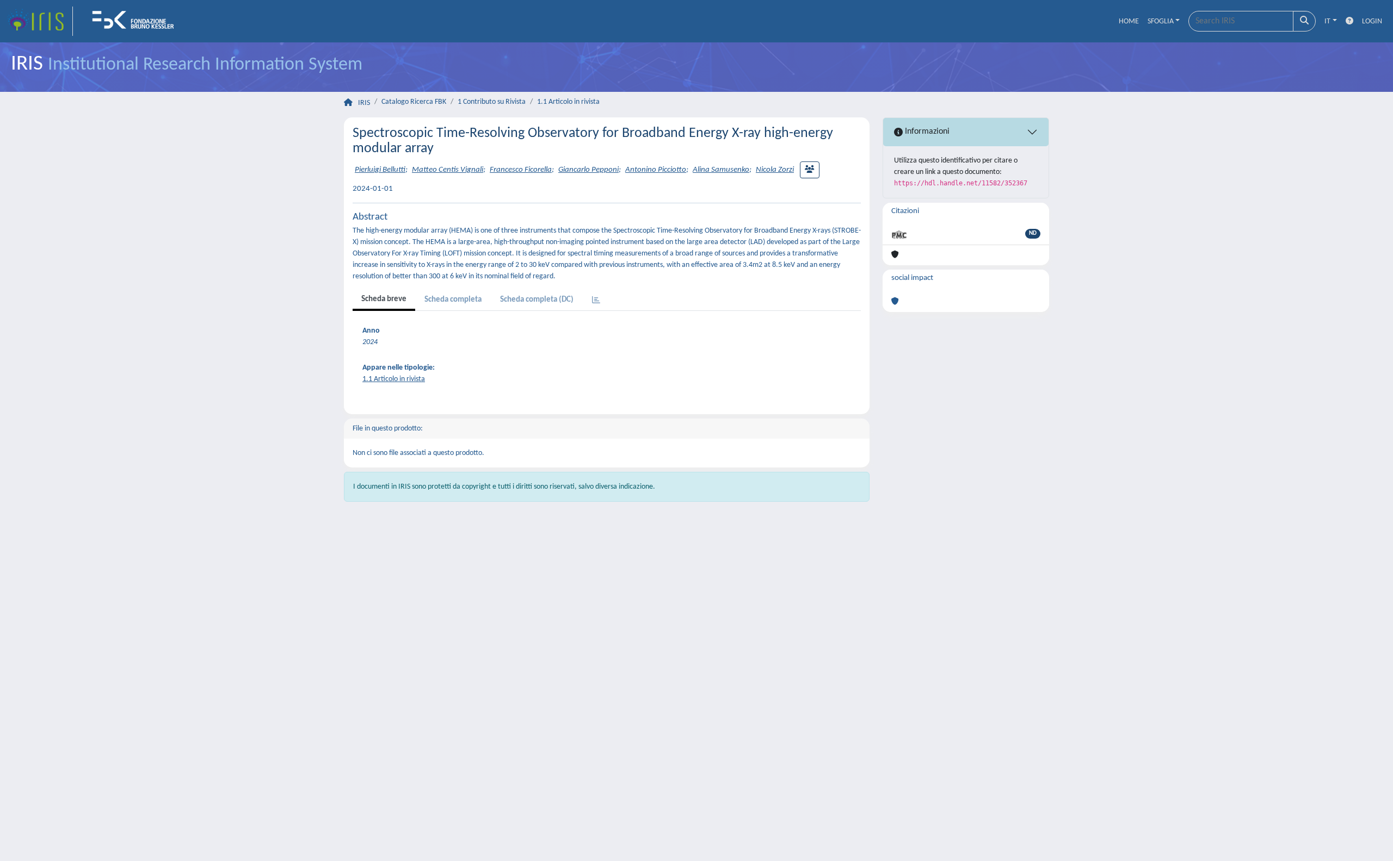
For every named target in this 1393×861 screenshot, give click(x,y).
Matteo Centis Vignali (447, 170)
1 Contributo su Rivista (492, 102)
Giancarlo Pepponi (588, 170)
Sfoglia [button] (1161, 21)
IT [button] (1327, 21)
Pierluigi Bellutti (380, 170)
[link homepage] (40, 21)
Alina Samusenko (721, 170)
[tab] (596, 301)
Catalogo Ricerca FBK (413, 102)
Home (1129, 21)
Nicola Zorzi (775, 170)
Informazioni (926, 131)
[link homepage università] (137, 21)
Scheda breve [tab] (383, 299)
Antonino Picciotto (655, 170)
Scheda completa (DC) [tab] (537, 300)
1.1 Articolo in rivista (568, 102)
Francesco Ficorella (521, 170)
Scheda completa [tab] (453, 300)
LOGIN (1372, 21)
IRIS (364, 103)
